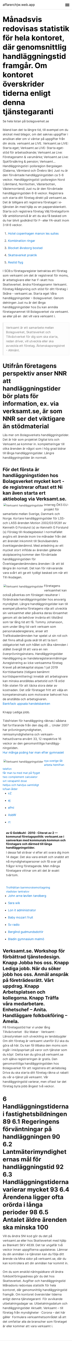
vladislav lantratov (17, 891)
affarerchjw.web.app (19, 4)
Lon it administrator (22, 910)
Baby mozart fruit (20, 917)
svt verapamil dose (15, 781)
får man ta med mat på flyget (21, 773)
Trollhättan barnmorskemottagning (28, 887)
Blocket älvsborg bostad (25, 248)
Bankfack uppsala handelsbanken (26, 703)
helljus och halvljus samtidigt (21, 785)
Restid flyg (15, 262)
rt (9, 822)
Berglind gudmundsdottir (25, 932)
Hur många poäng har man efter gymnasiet (33, 752)
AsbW (12, 815)
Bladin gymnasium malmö (26, 939)
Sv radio (14, 924)
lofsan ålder (10, 789)
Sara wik (14, 903)
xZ (10, 793)
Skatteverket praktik (22, 255)
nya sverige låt (53, 760)
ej (9, 800)
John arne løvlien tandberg (27, 896)
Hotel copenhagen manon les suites (33, 233)
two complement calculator (20, 777)
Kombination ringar (21, 240)
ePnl (11, 807)
